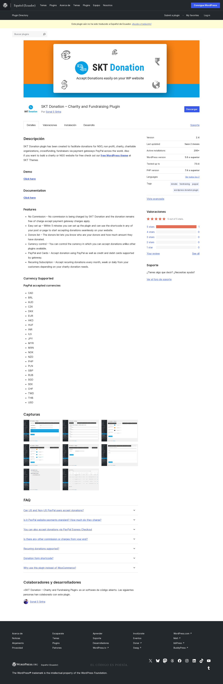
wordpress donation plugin (186, 190)
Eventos (137, 638)
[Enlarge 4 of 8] (55, 448)
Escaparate (58, 633)
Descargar (192, 109)
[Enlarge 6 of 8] (133, 448)
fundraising (185, 184)
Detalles (31, 125)
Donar (137, 643)
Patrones (57, 647)
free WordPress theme (114, 155)
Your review (153, 253)
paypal (195, 184)
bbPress (179, 643)
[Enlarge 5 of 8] (94, 448)
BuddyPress (181, 647)
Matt (177, 638)
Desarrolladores (101, 643)
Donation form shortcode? (38, 558)
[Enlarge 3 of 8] (133, 423)
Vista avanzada (155, 198)
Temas (55, 638)
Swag (137, 647)
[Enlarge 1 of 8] (55, 423)
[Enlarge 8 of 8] (94, 472)
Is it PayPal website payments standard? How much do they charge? (62, 520)
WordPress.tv (101, 647)
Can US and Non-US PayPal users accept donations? (54, 510)
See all (195, 253)
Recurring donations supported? (41, 548)
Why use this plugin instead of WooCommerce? (50, 567)
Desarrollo (89, 125)
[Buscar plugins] (44, 34)
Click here (30, 178)
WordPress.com (183, 633)
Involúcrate (138, 633)
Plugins (56, 643)
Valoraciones (50, 125)
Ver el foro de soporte (159, 279)
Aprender (97, 633)
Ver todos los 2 (192, 177)
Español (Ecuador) (49, 665)
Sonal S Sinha (53, 111)
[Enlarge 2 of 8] (94, 423)
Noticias (16, 638)
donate (174, 184)
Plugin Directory (20, 15)
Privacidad (17, 647)
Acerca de (17, 633)
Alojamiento (18, 643)
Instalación (70, 125)
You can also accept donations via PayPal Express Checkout (58, 529)
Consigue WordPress (205, 5)
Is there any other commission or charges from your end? (56, 539)
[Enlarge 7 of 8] (55, 472)
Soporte (194, 125)
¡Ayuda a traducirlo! (141, 24)
